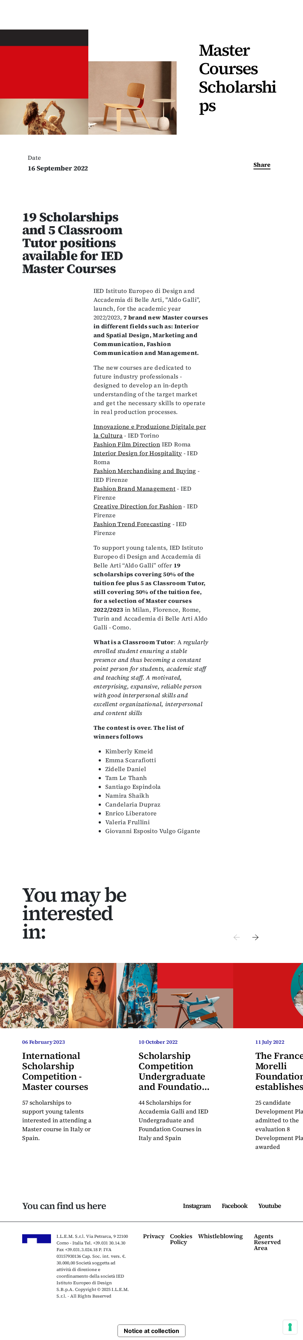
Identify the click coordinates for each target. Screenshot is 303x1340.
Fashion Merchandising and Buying (144, 471)
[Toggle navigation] (285, 18)
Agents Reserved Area (267, 1242)
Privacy (153, 1236)
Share (261, 164)
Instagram (197, 1205)
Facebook (234, 1205)
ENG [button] (247, 18)
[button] (237, 936)
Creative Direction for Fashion (137, 506)
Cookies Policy (181, 1239)
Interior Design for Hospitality (137, 453)
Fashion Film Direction (126, 444)
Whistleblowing (220, 1236)
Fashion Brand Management (134, 488)
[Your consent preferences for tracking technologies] (290, 1327)
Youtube (269, 1205)
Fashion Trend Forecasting (132, 524)
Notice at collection (151, 1330)
